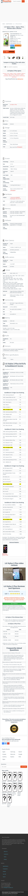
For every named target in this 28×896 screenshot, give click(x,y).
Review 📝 (13, 47)
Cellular (22, 74)
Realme (12, 757)
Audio (14, 75)
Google (20, 754)
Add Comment (14, 603)
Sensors (17, 75)
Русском (22, 891)
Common (4, 73)
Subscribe (23, 766)
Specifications (5, 866)
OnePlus (4, 757)
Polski (12, 893)
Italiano (6, 893)
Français (18, 891)
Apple (3, 752)
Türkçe (3, 893)
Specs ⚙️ (12, 45)
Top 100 (4, 874)
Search (4, 876)
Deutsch (15, 891)
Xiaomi (20, 752)
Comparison (5, 868)
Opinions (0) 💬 (18, 45)
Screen (14, 73)
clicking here (20, 79)
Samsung (12, 752)
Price (8, 73)
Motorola (12, 754)
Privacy (5, 859)
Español (12, 891)
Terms (5, 856)
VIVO (20, 757)
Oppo (3, 759)
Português (9, 893)
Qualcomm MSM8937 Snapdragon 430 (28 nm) (15, 198)
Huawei (4, 754)
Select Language (5, 891)
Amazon (19, 147)
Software (6, 74)
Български (16, 893)
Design (11, 73)
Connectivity (6, 75)
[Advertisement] (14, 13)
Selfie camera (17, 74)
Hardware (19, 73)
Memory (23, 73)
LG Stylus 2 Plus (13, 104)
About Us (5, 851)
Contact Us (6, 854)
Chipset (4, 871)
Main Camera (11, 74)
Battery (10, 75)
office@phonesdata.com (8, 887)
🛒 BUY (6, 52)
